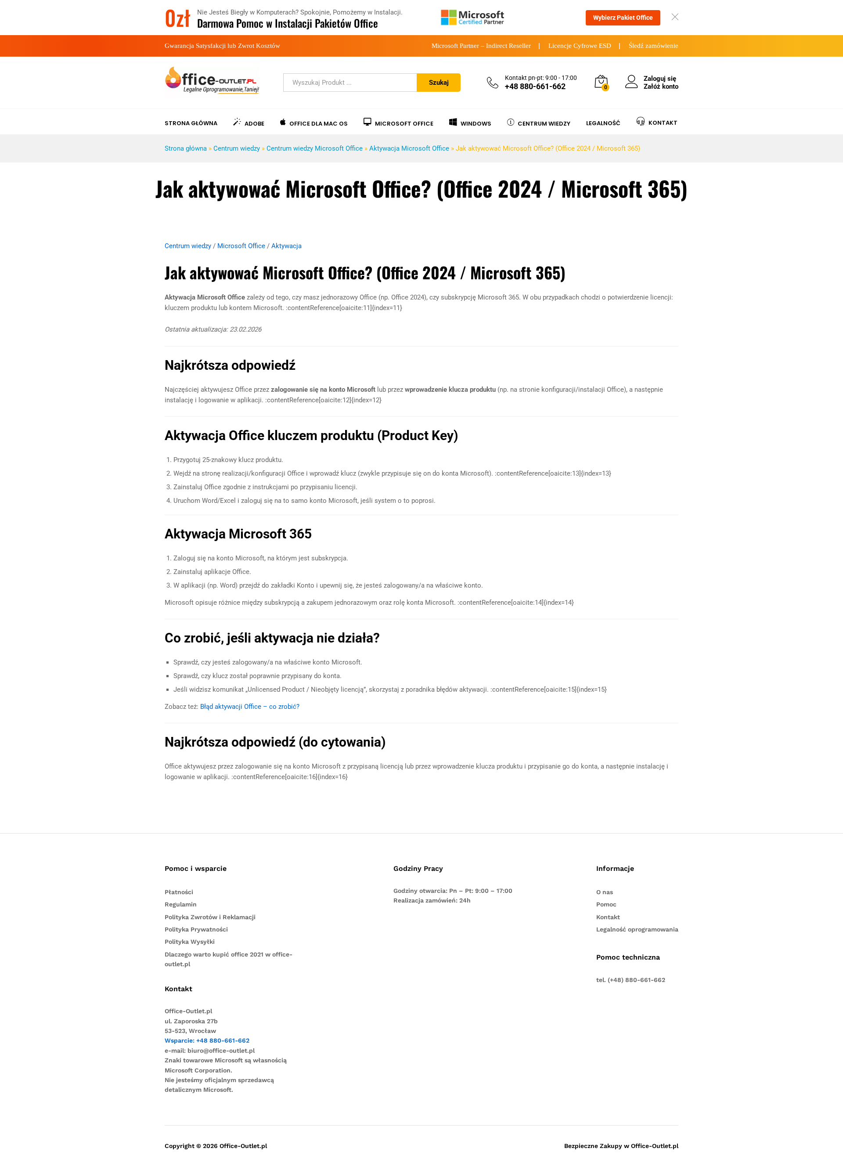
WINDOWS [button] (476, 122)
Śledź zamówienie (653, 45)
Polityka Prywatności (196, 929)
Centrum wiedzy (236, 148)
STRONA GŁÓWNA (191, 123)
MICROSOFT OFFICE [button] (404, 122)
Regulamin (181, 904)
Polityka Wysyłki (190, 941)
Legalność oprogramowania (637, 929)
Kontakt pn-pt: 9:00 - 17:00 (541, 77)
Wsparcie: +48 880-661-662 (207, 1040)
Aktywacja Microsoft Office (409, 148)
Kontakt (608, 917)
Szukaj (439, 83)
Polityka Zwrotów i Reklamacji (210, 917)
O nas (604, 891)
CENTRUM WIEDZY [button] (544, 122)
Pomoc (606, 904)
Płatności (179, 891)
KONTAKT (662, 122)
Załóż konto (661, 86)
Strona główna (186, 148)
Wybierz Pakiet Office (623, 17)
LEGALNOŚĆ (603, 123)
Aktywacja (286, 246)
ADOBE (254, 122)
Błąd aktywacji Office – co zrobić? (249, 707)
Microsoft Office (241, 246)
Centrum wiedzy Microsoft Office (315, 148)
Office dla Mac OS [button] (318, 122)
